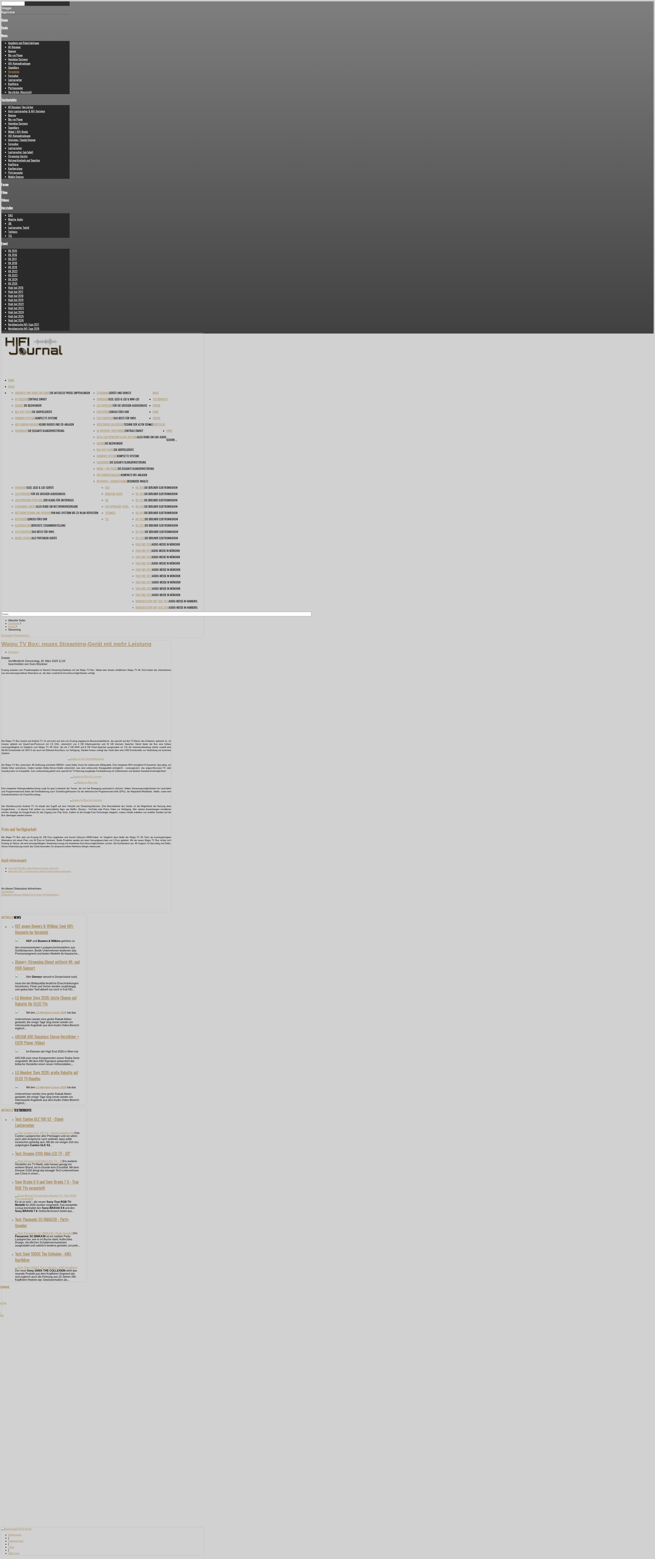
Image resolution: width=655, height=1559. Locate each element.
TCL (10, 236)
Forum (5, 184)
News (4, 35)
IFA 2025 (12, 284)
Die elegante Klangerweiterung (46, 431)
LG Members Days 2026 (51, 1012)
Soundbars (13, 68)
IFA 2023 (12, 275)
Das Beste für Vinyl (125, 418)
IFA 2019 (12, 267)
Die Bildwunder (33, 405)
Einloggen (7, 635)
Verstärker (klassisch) (20, 92)
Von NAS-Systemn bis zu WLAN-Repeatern (74, 513)
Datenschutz (15, 1541)
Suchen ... (171, 440)
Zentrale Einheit (37, 399)
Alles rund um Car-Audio (151, 437)
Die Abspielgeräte (42, 412)
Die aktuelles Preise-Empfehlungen (70, 393)
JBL (10, 223)
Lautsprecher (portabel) (20, 152)
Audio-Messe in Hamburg (183, 601)
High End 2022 (16, 304)
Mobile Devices (16, 177)
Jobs (11, 1547)
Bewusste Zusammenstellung (48, 525)
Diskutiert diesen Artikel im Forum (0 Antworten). (30, 894)
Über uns (13, 1553)
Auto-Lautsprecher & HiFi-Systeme (26, 111)
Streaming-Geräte (17, 156)
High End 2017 (15, 292)
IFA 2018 (12, 263)
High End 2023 (16, 308)
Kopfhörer (13, 84)
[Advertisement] (86, 713)
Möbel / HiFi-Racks (18, 132)
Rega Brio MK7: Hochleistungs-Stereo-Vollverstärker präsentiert (39, 871)
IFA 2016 (12, 255)
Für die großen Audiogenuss (130, 405)
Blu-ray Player (15, 55)
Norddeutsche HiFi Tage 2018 (23, 329)
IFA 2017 (12, 259)
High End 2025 (16, 316)
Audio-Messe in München (166, 544)
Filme (4, 192)
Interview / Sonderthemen (21, 140)
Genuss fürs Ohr (119, 412)
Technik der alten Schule (138, 424)
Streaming (13, 72)
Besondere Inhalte (137, 481)
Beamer (12, 51)
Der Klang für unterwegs (59, 500)
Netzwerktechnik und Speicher (24, 160)
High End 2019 (15, 300)
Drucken (13, 652)
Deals (4, 27)
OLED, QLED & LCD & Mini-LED (123, 399)
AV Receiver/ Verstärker (20, 107)
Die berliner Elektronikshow (161, 488)
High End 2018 (15, 296)
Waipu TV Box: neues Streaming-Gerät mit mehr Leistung (76, 644)
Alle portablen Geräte (44, 538)
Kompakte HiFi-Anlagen (134, 475)
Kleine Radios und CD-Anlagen (56, 424)
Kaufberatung (15, 169)
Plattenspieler (15, 88)
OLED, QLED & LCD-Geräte (40, 488)
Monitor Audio (15, 219)
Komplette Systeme (46, 418)
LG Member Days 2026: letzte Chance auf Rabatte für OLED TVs (46, 1000)
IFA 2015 (12, 251)
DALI (10, 215)
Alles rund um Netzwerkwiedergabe (57, 506)
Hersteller (7, 207)
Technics (12, 232)
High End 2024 (16, 312)
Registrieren (21, 635)
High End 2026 (16, 320)
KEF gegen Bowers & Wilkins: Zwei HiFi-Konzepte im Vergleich (44, 929)
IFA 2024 (13, 279)
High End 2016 (15, 288)
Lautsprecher (15, 80)
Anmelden (7, 891)
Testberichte (9, 99)
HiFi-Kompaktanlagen (19, 63)
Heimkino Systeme (18, 59)
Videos (5, 200)
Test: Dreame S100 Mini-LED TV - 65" (42, 1153)
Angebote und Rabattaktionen (23, 43)
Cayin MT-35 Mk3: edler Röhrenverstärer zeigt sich (33, 868)
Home (4, 20)
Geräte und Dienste (120, 393)
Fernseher (13, 76)
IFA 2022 (12, 271)
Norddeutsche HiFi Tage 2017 (23, 324)
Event (4, 243)
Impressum (14, 1534)
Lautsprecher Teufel (18, 228)
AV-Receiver (14, 47)
